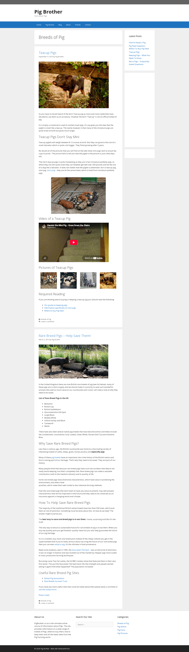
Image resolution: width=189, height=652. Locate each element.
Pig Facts (121, 630)
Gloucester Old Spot (80, 550)
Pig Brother (48, 11)
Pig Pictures (122, 633)
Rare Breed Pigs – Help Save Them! (65, 335)
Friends (78, 25)
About (68, 25)
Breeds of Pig (46, 319)
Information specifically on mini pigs (60, 308)
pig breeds (56, 457)
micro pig (51, 170)
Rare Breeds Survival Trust (55, 581)
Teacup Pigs (47, 52)
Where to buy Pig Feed (54, 310)
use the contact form (47, 589)
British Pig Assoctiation (54, 578)
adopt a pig (60, 544)
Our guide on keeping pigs (55, 305)
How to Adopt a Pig (137, 42)
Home (39, 25)
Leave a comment (47, 321)
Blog (60, 25)
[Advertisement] (139, 110)
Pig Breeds (50, 25)
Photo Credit (44, 595)
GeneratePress (64, 649)
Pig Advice (121, 626)
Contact (88, 25)
